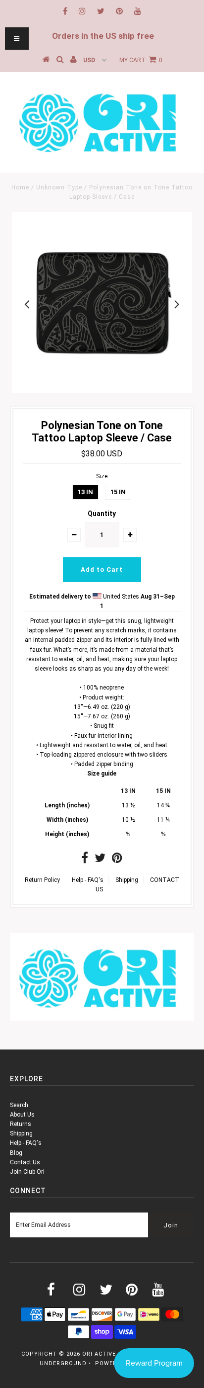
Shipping (126, 879)
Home (20, 187)
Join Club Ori (27, 1171)
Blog (16, 1152)
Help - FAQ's (87, 879)
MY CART (140, 60)
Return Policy (42, 879)
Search (19, 1105)
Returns (20, 1124)
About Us (22, 1114)
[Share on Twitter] (100, 860)
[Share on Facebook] (84, 860)
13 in (85, 492)
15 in (118, 492)
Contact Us (25, 1162)
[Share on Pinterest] (117, 860)
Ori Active (99, 1354)
